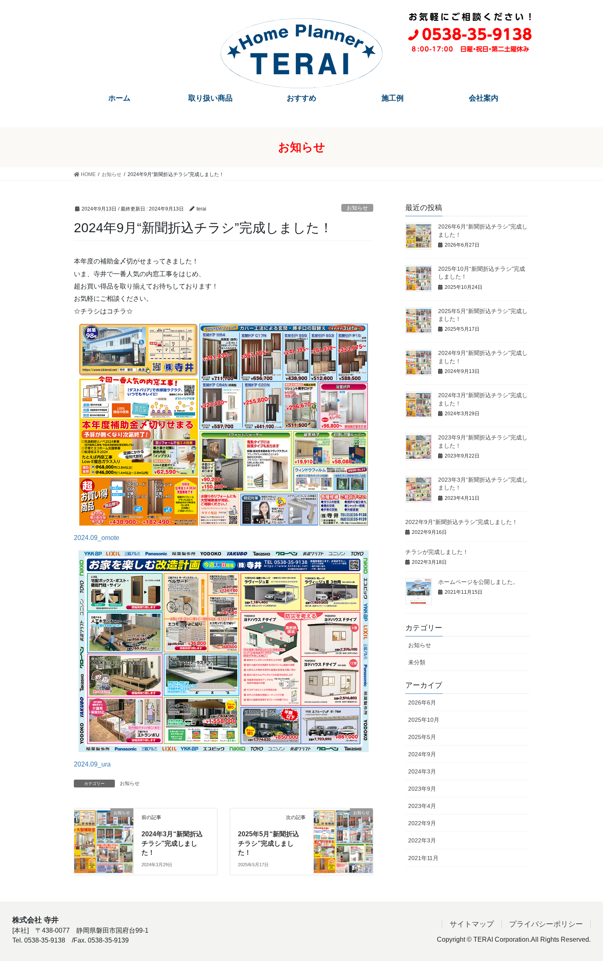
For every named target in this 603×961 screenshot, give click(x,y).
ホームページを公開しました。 (478, 582)
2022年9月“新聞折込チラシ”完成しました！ (461, 522)
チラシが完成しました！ (436, 552)
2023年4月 (422, 806)
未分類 (416, 662)
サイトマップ (472, 924)
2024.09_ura (92, 764)
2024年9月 (422, 754)
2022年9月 (422, 823)
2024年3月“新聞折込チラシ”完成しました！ (172, 843)
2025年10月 (423, 719)
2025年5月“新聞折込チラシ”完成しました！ (268, 843)
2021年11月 (423, 858)
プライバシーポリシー (546, 924)
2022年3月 (422, 840)
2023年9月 (422, 788)
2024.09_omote (96, 537)
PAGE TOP (581, 925)
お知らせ (357, 208)
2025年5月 (422, 737)
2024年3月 (422, 771)
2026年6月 (422, 702)
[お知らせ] (103, 829)
